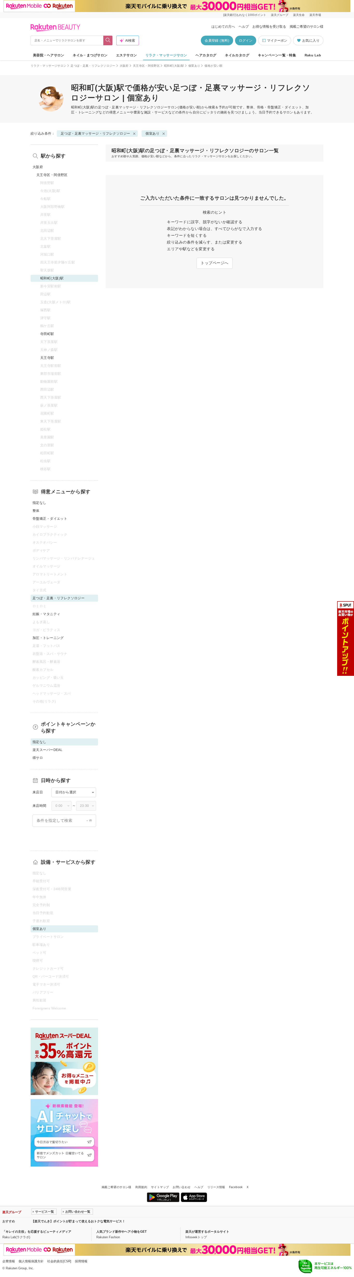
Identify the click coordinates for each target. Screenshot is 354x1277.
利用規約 (141, 1187)
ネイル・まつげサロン (90, 55)
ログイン (245, 40)
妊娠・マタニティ (46, 614)
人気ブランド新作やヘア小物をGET (121, 1231)
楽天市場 (315, 15)
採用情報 (81, 1261)
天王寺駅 (47, 358)
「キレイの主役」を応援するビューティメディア (36, 1231)
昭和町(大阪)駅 (174, 65)
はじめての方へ (223, 26)
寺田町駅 (47, 334)
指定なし (39, 503)
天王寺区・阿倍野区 (146, 65)
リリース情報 (216, 1187)
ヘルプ (244, 26)
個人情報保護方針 (31, 1261)
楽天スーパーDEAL (47, 750)
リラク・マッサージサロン (166, 55)
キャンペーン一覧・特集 (277, 55)
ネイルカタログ (237, 55)
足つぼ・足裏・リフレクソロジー (93, 65)
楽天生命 (299, 15)
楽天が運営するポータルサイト (207, 1231)
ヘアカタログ (206, 55)
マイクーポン (277, 40)
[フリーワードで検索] (108, 40)
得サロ (38, 758)
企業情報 (8, 1261)
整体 (36, 511)
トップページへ (214, 263)
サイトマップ (160, 1187)
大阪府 (124, 65)
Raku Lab (313, 55)
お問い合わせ (181, 1187)
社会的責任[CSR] (59, 1261)
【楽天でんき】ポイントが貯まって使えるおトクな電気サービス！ (78, 1221)
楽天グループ (279, 15)
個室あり (194, 65)
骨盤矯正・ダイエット (50, 518)
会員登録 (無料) (217, 40)
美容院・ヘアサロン (48, 55)
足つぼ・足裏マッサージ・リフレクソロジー (132, 107)
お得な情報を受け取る (269, 26)
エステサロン (126, 55)
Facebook (236, 1187)
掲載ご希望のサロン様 (306, 26)
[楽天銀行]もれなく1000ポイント (244, 15)
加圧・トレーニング (48, 638)
